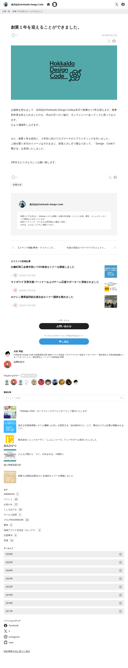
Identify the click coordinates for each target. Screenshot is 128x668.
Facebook (13, 625)
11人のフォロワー (11, 375)
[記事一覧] (54, 4)
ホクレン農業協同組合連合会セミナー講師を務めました (42, 297)
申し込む (64, 341)
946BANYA (11, 493)
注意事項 (10, 535)
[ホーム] (48, 4)
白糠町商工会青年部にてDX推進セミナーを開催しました (42, 267)
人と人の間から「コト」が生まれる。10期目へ (41, 454)
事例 (8, 524)
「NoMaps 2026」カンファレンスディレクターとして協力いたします (52, 410)
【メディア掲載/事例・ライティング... (36, 247)
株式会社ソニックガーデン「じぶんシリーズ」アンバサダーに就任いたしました (57, 439)
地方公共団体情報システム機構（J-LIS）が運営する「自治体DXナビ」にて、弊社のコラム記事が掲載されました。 (71, 427)
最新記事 (7, 392)
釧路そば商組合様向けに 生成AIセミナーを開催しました (45, 475)
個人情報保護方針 (12, 464)
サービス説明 (12, 514)
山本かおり (19, 361)
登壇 (8, 540)
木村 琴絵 (18, 351)
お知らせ (17, 184)
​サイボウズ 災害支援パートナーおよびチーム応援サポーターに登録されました (55, 282)
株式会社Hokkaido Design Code (27, 4)
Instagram (14, 636)
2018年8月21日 (109, 35)
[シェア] (123, 4)
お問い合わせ (64, 326)
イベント (10, 499)
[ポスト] (116, 4)
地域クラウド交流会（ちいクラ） (22, 530)
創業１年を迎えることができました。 (46, 27)
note (11, 642)
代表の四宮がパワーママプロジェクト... (86, 247)
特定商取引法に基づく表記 (17, 651)
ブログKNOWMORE (16, 519)
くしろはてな (13, 509)
